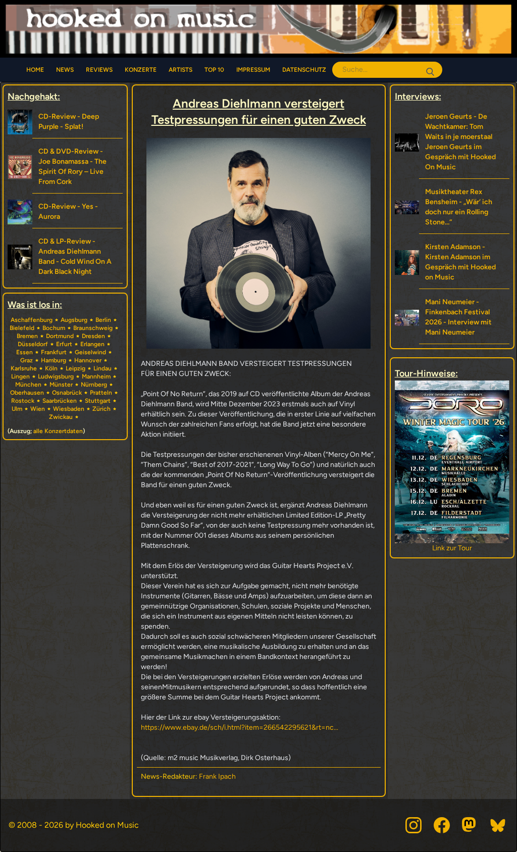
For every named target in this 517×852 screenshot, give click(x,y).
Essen (24, 352)
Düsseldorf (33, 344)
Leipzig (75, 368)
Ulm (17, 408)
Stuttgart (98, 400)
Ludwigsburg (56, 376)
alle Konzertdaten (58, 431)
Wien (37, 408)
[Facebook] (442, 825)
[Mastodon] (470, 825)
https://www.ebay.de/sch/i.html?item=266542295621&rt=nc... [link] (239, 727)
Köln (51, 368)
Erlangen (92, 344)
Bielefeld (22, 328)
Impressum (253, 69)
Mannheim (96, 376)
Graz (26, 360)
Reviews (99, 69)
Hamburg (53, 360)
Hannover (87, 360)
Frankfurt (54, 352)
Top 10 (214, 69)
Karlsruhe (24, 368)
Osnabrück (67, 392)
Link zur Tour (452, 548)
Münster (61, 384)
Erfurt (64, 344)
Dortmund (60, 336)
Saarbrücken (59, 400)
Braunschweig (93, 328)
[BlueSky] (498, 825)
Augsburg (74, 319)
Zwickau (61, 416)
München (28, 384)
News (65, 69)
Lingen (20, 376)
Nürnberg (94, 384)
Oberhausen (27, 392)
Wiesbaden (68, 408)
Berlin (103, 319)
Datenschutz (304, 69)
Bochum (53, 328)
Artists (180, 69)
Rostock (22, 400)
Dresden (93, 336)
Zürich (101, 408)
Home (35, 69)
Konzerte (141, 69)
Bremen (27, 336)
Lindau (102, 368)
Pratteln (101, 392)
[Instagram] (413, 825)
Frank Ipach (217, 776)
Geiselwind (90, 352)
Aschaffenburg (32, 319)
